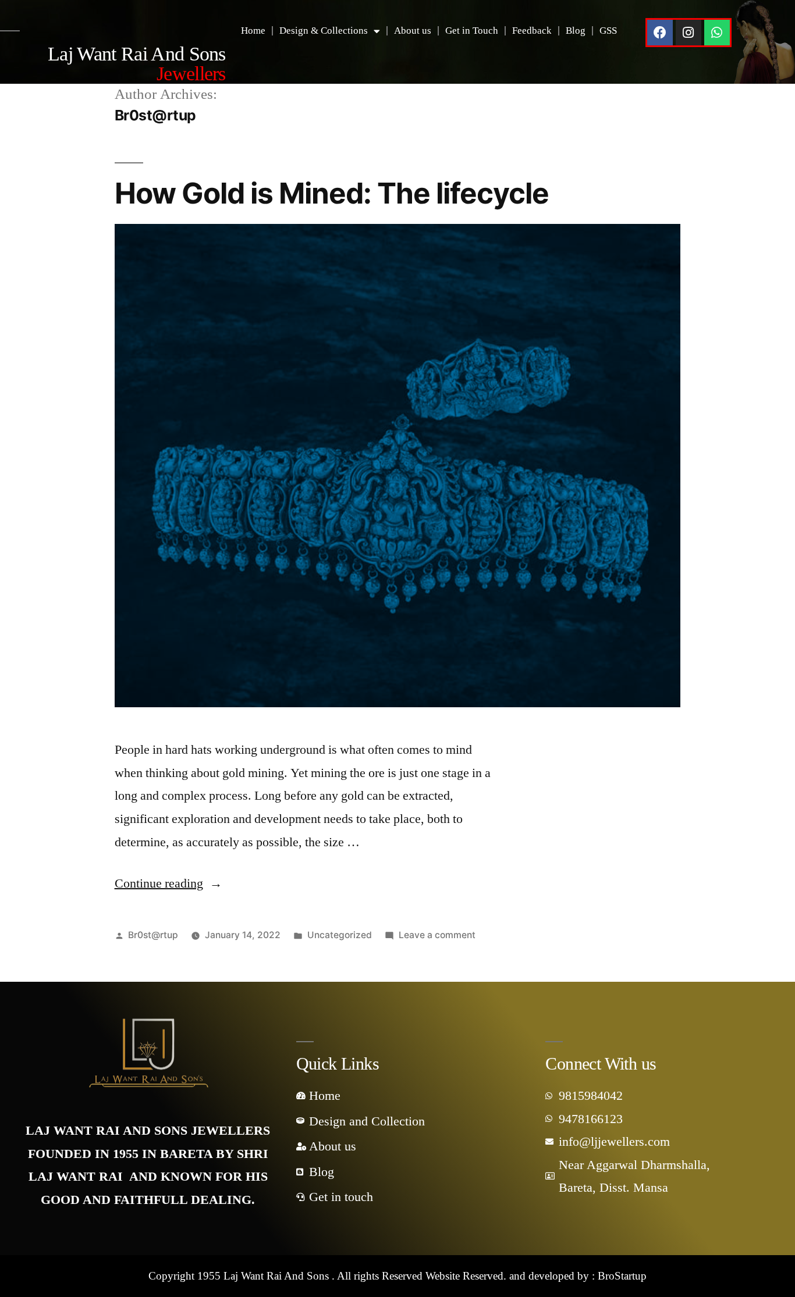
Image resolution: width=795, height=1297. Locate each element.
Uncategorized (339, 934)
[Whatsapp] (717, 32)
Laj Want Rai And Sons (137, 63)
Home (253, 30)
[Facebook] (660, 32)
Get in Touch (471, 30)
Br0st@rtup (153, 934)
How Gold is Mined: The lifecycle (332, 193)
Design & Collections (323, 30)
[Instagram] (688, 32)
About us (412, 30)
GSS (608, 30)
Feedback (532, 30)
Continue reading (168, 883)
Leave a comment (437, 934)
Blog (575, 30)
